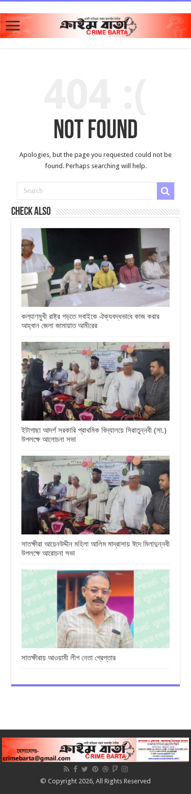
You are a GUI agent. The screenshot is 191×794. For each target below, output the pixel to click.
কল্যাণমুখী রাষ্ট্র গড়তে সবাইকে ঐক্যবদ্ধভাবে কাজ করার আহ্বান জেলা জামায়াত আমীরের (90, 321)
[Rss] (66, 769)
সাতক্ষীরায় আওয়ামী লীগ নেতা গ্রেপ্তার (68, 657)
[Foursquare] (115, 769)
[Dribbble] (105, 769)
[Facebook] (75, 769)
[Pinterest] (95, 769)
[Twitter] (84, 769)
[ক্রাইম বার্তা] (95, 24)
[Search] (165, 191)
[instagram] (125, 769)
